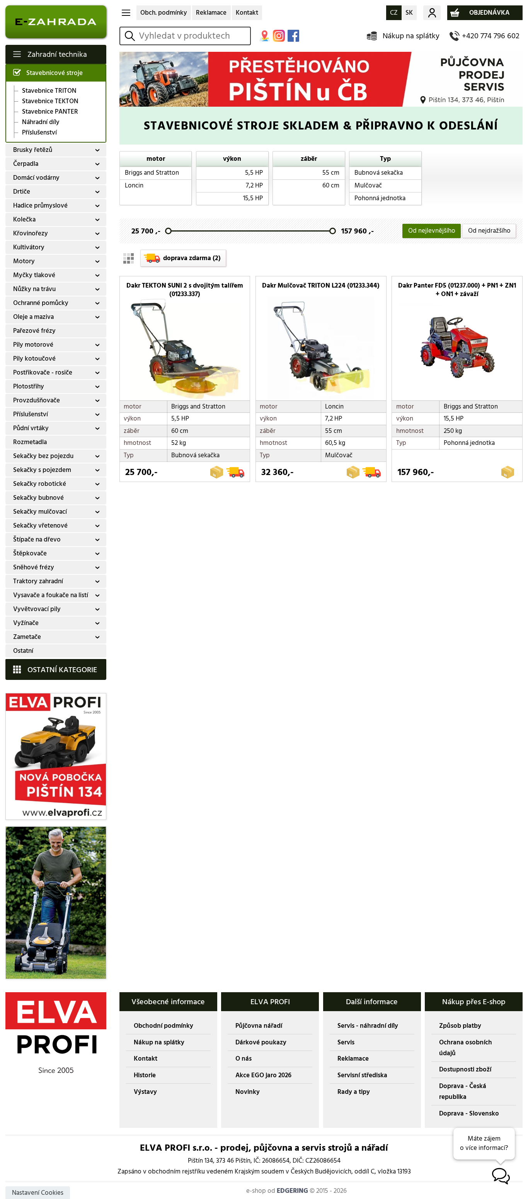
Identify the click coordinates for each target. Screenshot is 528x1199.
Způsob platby (460, 1025)
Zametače (27, 637)
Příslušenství (39, 133)
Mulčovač (368, 185)
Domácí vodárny (36, 177)
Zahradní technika (57, 54)
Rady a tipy (353, 1092)
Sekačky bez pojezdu (43, 456)
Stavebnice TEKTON (50, 101)
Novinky (247, 1092)
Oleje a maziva (33, 317)
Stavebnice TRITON (49, 90)
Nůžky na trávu (34, 289)
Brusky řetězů (32, 150)
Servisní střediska (362, 1075)
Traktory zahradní (38, 581)
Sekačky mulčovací (40, 511)
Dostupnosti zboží (465, 1069)
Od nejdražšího (489, 230)
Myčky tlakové (34, 275)
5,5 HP (254, 172)
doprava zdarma (192, 258)
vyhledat (131, 36)
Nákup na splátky (411, 35)
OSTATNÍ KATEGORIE (62, 669)
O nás (243, 1058)
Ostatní (23, 650)
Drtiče (21, 191)
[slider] (168, 231)
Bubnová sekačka (378, 172)
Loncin (134, 185)
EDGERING (292, 1190)
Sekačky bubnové (38, 497)
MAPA (265, 36)
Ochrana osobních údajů (465, 1048)
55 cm (330, 172)
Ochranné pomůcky (40, 303)
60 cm (330, 185)
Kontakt (247, 12)
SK (409, 12)
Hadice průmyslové (40, 205)
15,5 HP (253, 198)
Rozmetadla (30, 442)
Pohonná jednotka (379, 198)
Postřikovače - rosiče (42, 372)
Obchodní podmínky (163, 1025)
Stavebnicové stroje (54, 73)
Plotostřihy (28, 386)
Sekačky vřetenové (40, 525)
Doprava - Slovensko (469, 1113)
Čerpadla (25, 163)
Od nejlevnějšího (431, 230)
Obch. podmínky (163, 12)
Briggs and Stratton (152, 172)
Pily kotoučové (34, 358)
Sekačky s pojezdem (42, 470)
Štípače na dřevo (37, 539)
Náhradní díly (41, 122)
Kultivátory (28, 247)
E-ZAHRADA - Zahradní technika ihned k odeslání (55, 21)
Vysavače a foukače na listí (50, 595)
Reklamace (211, 12)
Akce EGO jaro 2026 (263, 1075)
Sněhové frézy (33, 567)
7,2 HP (254, 185)
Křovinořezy (30, 233)
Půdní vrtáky (31, 428)
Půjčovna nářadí (258, 1025)
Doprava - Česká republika (462, 1091)
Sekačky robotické (39, 484)
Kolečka (24, 219)
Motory (24, 261)
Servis (345, 1042)
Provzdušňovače (36, 400)
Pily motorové (33, 344)
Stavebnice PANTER (50, 112)
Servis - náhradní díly (367, 1025)
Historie (145, 1075)
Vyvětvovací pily (37, 609)
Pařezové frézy (34, 330)
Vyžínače (26, 623)
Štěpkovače (30, 553)
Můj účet (431, 12)
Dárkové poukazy (260, 1042)
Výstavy (145, 1092)
